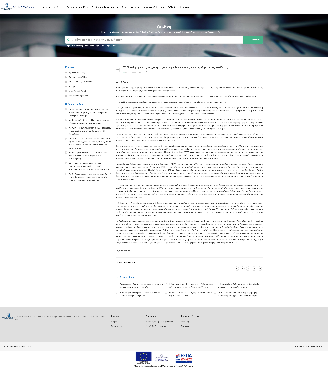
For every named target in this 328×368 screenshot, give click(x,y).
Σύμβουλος (114, 32)
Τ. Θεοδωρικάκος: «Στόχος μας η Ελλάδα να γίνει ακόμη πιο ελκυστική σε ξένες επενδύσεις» (191, 285)
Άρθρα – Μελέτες (130, 7)
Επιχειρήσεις (111, 46)
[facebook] (242, 268)
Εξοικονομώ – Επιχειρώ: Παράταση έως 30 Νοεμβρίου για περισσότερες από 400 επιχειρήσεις (88, 155)
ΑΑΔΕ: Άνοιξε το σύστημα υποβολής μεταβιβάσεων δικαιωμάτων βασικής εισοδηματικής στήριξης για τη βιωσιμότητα (89, 166)
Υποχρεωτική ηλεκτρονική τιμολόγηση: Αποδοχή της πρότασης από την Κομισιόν (141, 285)
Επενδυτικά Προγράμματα (104, 7)
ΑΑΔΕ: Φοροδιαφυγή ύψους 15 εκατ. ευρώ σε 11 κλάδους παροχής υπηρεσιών (141, 294)
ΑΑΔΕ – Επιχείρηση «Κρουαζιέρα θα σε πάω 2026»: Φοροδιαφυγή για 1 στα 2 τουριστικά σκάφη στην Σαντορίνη (88, 112)
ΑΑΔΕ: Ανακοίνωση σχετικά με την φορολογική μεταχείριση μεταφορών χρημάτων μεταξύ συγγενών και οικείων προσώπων (90, 177)
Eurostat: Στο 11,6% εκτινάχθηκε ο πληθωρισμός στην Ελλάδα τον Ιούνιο (190, 294)
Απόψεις (58, 7)
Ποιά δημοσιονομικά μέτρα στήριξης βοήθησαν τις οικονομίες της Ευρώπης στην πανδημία (239, 294)
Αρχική (46, 7)
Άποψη (72, 86)
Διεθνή (145, 32)
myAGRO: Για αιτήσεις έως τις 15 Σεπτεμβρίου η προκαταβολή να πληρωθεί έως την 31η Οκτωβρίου (90, 131)
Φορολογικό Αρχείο (153, 7)
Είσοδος (185, 322)
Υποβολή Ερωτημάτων (156, 326)
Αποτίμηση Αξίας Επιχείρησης (159, 322)
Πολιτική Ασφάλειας (10, 346)
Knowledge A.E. (315, 346)
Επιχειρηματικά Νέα (76, 7)
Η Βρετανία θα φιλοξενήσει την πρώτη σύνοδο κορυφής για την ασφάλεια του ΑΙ (239, 285)
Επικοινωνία (116, 326)
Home (103, 32)
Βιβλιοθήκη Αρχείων (178, 7)
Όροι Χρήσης (26, 346)
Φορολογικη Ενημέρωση (94, 46)
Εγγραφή (185, 326)
